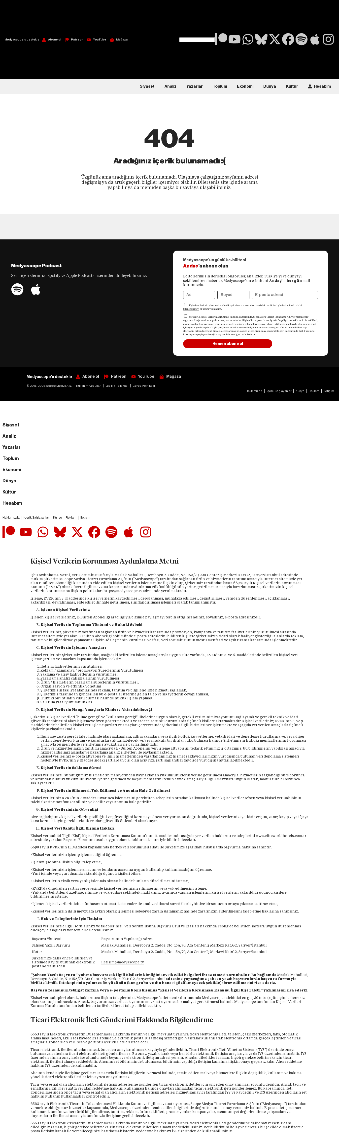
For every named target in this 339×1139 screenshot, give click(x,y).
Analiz (170, 86)
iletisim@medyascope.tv (122, 962)
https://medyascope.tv (122, 591)
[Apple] (315, 39)
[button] (197, 18)
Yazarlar (194, 86)
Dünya (269, 86)
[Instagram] (328, 39)
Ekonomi (245, 86)
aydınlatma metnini (241, 305)
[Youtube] (234, 39)
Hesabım (322, 86)
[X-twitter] (275, 39)
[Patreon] (221, 39)
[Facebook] (288, 39)
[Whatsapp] (248, 39)
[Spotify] (301, 39)
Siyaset (147, 86)
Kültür (292, 86)
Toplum (220, 86)
